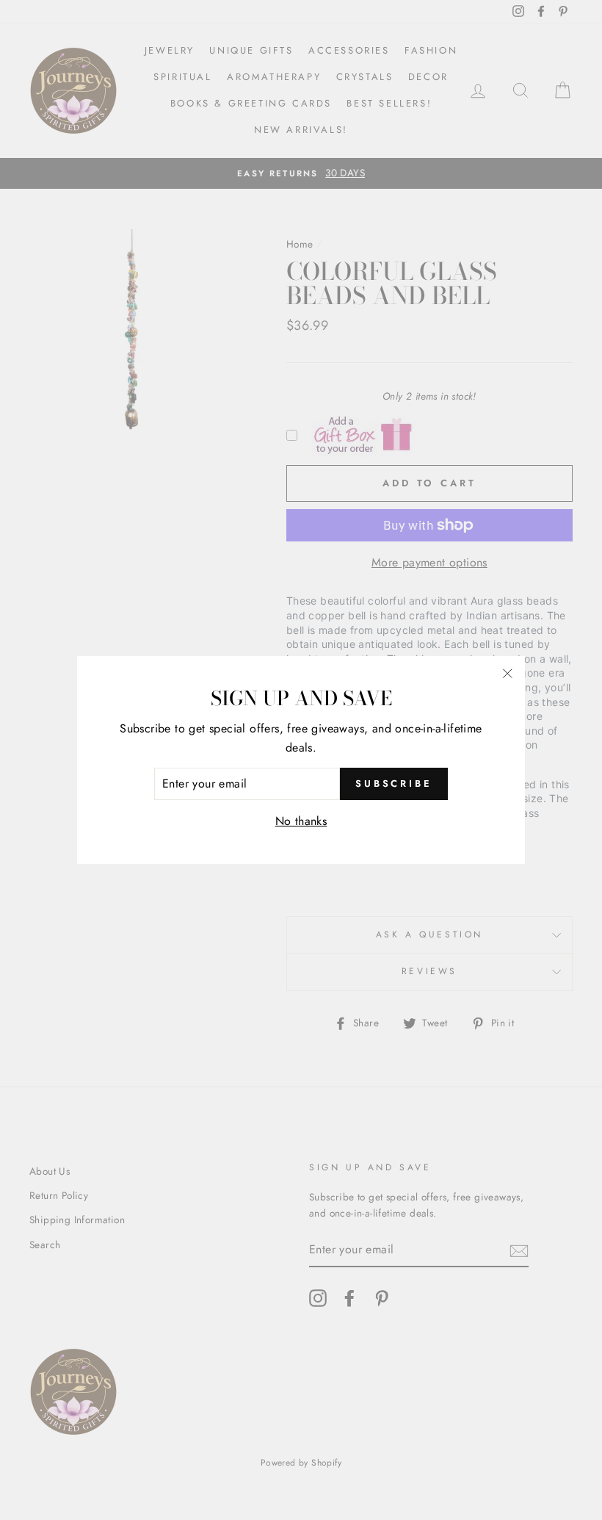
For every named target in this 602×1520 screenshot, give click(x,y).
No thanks (301, 821)
